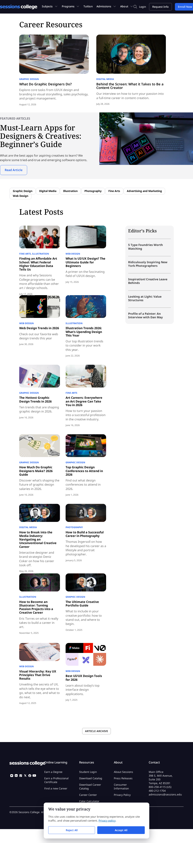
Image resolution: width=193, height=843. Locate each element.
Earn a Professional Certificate (56, 780)
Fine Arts (114, 191)
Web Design (20, 196)
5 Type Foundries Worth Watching (145, 246)
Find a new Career (55, 788)
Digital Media (105, 79)
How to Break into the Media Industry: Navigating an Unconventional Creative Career (38, 539)
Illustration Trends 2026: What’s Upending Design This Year (84, 331)
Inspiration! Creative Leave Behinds (147, 281)
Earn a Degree (53, 771)
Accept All (121, 830)
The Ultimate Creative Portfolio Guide (82, 603)
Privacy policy (107, 820)
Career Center (88, 794)
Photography (93, 191)
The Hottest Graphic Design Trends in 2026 (35, 399)
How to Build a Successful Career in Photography (85, 534)
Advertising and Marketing (144, 191)
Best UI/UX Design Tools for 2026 (84, 678)
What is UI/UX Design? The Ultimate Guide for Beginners (85, 262)
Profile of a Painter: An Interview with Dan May (145, 315)
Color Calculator (89, 801)
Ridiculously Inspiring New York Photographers (147, 264)
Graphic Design (29, 79)
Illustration (70, 191)
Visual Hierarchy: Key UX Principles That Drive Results (37, 675)
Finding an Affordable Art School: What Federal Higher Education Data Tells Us (38, 263)
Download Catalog (90, 778)
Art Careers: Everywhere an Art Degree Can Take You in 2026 (84, 401)
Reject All (72, 830)
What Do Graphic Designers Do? (45, 84)
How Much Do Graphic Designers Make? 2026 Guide (36, 470)
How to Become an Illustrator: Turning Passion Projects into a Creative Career (36, 607)
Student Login (88, 771)
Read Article (13, 170)
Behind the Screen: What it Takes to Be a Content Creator (130, 86)
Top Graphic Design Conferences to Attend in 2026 (84, 470)
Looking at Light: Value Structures (145, 298)
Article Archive (96, 731)
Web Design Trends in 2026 (39, 328)
